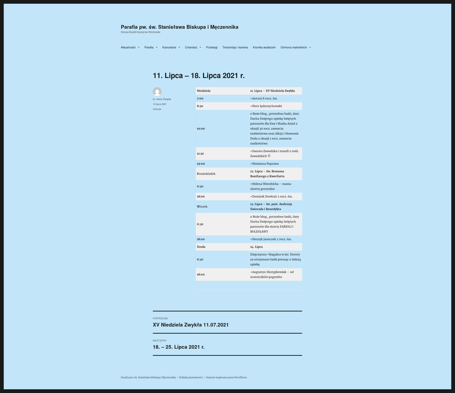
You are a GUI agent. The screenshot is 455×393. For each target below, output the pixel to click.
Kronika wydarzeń (264, 47)
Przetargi (212, 47)
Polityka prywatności (191, 377)
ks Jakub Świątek (162, 99)
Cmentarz (191, 47)
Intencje (157, 109)
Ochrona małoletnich (294, 47)
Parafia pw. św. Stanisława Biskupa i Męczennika (180, 26)
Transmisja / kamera (235, 47)
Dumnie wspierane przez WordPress (226, 377)
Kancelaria (169, 47)
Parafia (149, 47)
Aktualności (128, 47)
